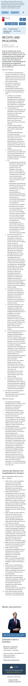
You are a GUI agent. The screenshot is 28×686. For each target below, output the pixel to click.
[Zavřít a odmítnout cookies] (23, 12)
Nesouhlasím (15, 12)
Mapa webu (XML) (13, 680)
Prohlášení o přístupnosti (14, 681)
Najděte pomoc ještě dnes (13, 672)
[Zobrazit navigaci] (21, 19)
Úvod (5, 29)
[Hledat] (24, 19)
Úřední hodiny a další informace (11, 660)
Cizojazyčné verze (13, 29)
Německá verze (8, 31)
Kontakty (22, 23)
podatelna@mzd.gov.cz (9, 657)
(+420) (19, 653)
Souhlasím (5, 12)
